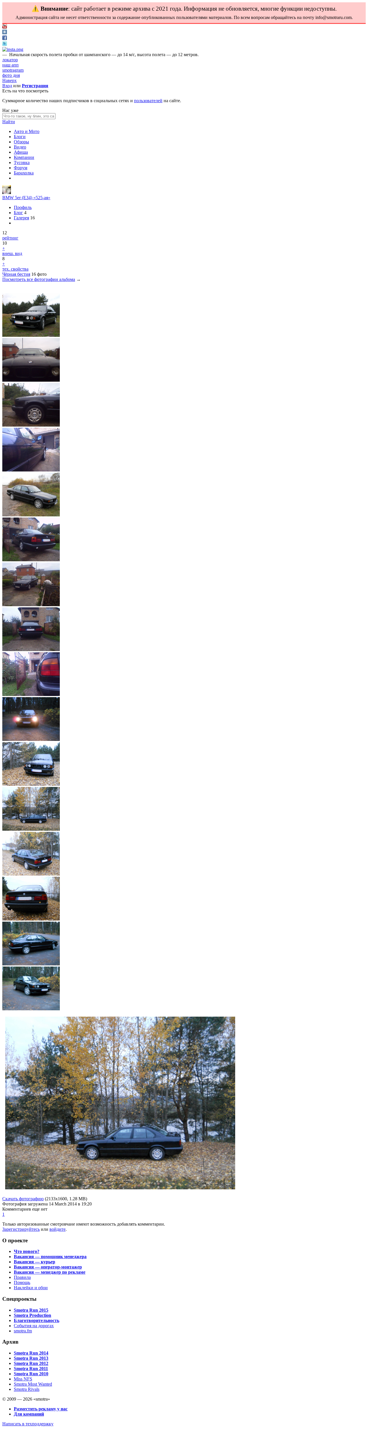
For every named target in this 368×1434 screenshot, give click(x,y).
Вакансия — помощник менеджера (50, 1256)
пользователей (148, 100)
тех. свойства (15, 269)
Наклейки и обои (31, 1287)
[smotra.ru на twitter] (4, 44)
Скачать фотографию (23, 1198)
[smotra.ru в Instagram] (12, 49)
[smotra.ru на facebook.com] (4, 38)
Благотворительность (36, 1320)
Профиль (23, 207)
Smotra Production (32, 1315)
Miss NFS (23, 1378)
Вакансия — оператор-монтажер (48, 1266)
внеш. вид (12, 253)
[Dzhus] (6, 192)
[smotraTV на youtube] (4, 26)
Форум (20, 167)
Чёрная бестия (16, 274)
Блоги (20, 136)
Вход (7, 85)
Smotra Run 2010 (31, 1373)
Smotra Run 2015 (31, 1310)
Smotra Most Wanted (33, 1384)
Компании (24, 157)
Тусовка (22, 162)
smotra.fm (23, 1330)
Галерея (21, 217)
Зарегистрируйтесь (21, 1229)
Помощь (22, 1282)
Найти (8, 121)
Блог (18, 212)
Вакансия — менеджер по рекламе (49, 1272)
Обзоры (21, 141)
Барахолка (24, 172)
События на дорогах (34, 1325)
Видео (20, 146)
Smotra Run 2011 (31, 1368)
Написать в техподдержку (27, 1423)
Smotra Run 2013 (31, 1358)
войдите (57, 1229)
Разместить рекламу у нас (41, 1408)
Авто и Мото (26, 131)
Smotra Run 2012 (31, 1363)
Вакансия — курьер (34, 1261)
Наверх (9, 80)
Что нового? (26, 1251)
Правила (22, 1277)
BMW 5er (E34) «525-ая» (26, 197)
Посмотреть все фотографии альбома (38, 279)
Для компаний (29, 1414)
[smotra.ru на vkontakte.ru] (4, 32)
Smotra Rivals (26, 1389)
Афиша (21, 152)
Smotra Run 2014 (31, 1353)
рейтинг (10, 237)
